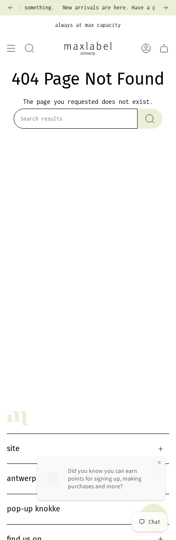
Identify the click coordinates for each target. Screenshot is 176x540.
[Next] (165, 8)
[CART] (164, 48)
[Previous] (11, 8)
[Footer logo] (17, 418)
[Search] (150, 119)
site (13, 448)
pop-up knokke (33, 508)
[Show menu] (11, 48)
